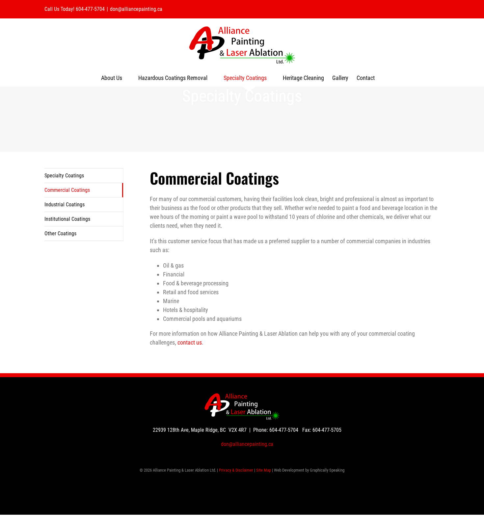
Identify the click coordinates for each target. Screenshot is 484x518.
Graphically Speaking (327, 470)
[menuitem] (115, 78)
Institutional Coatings (67, 219)
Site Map (263, 470)
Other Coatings (60, 233)
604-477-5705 (326, 430)
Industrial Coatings (64, 204)
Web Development (289, 470)
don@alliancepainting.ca (136, 9)
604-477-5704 (283, 430)
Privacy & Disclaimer (236, 470)
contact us (189, 342)
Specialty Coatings (64, 175)
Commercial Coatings (67, 190)
